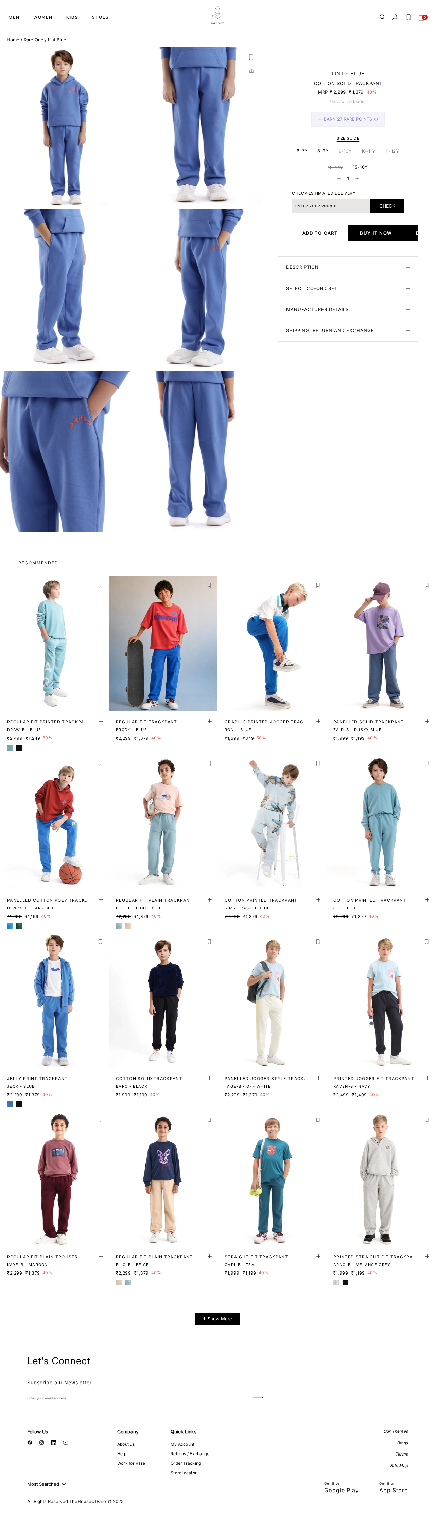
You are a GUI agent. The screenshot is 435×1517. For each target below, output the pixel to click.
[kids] (217, 15)
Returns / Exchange (190, 1453)
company (128, 1431)
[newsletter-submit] (258, 1398)
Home (13, 39)
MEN (14, 17)
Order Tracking (186, 1463)
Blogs (402, 1442)
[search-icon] (382, 17)
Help (121, 1453)
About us (126, 1444)
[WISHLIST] (408, 17)
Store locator (184, 1472)
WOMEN (43, 17)
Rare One (34, 39)
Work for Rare (131, 1463)
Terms (401, 1454)
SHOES (100, 17)
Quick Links (183, 1431)
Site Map (399, 1465)
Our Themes (395, 1431)
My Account (182, 1444)
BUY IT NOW (376, 233)
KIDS (72, 17)
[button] (251, 57)
